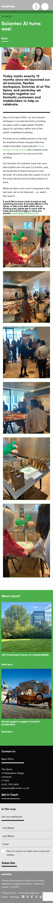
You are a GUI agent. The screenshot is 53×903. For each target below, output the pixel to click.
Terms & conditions (29, 893)
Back (4, 38)
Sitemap (14, 897)
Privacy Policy (8, 893)
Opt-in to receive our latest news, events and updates (28, 853)
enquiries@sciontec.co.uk (25, 213)
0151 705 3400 (10, 784)
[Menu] (45, 6)
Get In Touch (9, 794)
